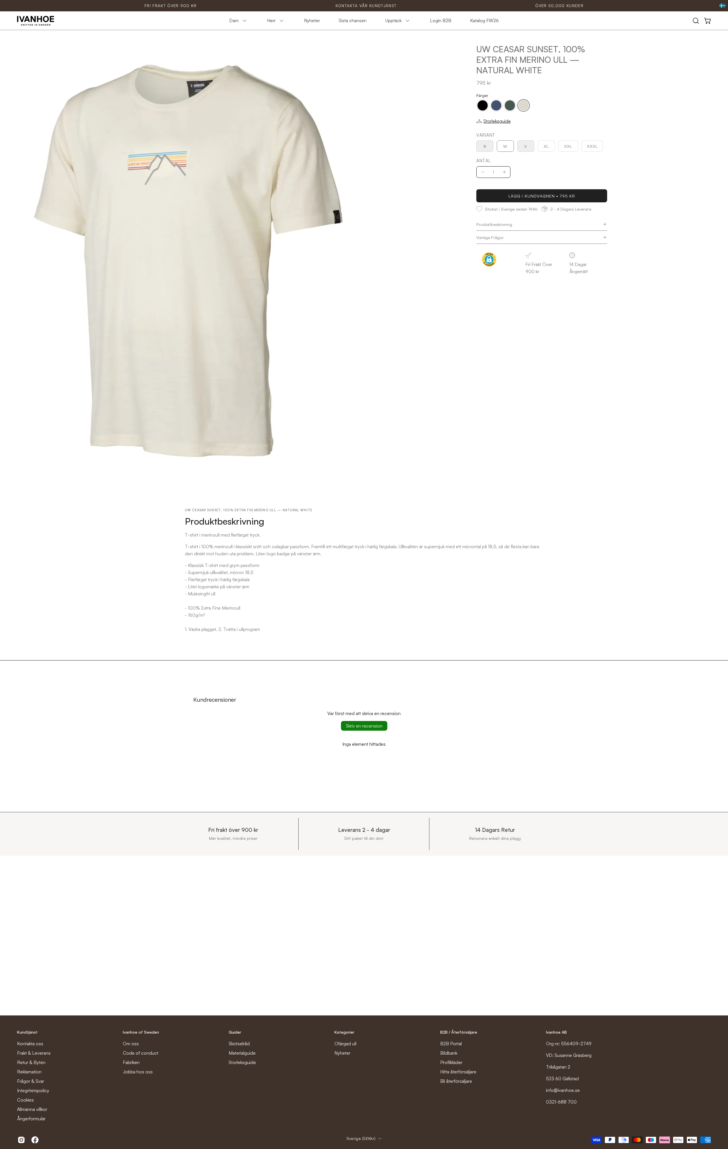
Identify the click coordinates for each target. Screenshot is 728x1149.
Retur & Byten (31, 1062)
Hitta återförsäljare (458, 1072)
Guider (235, 1032)
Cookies (25, 1100)
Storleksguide (242, 1062)
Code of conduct (140, 1053)
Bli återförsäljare (456, 1081)
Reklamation (29, 1072)
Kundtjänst (27, 1032)
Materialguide (242, 1053)
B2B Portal (451, 1043)
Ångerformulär (31, 1118)
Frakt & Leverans (34, 1053)
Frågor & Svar (30, 1081)
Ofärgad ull (345, 1043)
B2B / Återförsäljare (458, 1032)
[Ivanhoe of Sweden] (35, 21)
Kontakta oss (30, 1043)
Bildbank (448, 1053)
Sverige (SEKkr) (360, 1138)
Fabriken (131, 1062)
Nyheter (342, 1053)
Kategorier (344, 1032)
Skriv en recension (364, 726)
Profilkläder (451, 1062)
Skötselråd (239, 1043)
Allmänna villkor (32, 1109)
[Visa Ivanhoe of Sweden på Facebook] (34, 1140)
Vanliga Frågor (490, 237)
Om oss (131, 1043)
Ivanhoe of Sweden (141, 1032)
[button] (696, 21)
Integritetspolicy (33, 1090)
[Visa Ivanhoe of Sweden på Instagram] (20, 1140)
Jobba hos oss (138, 1072)
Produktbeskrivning (494, 224)
